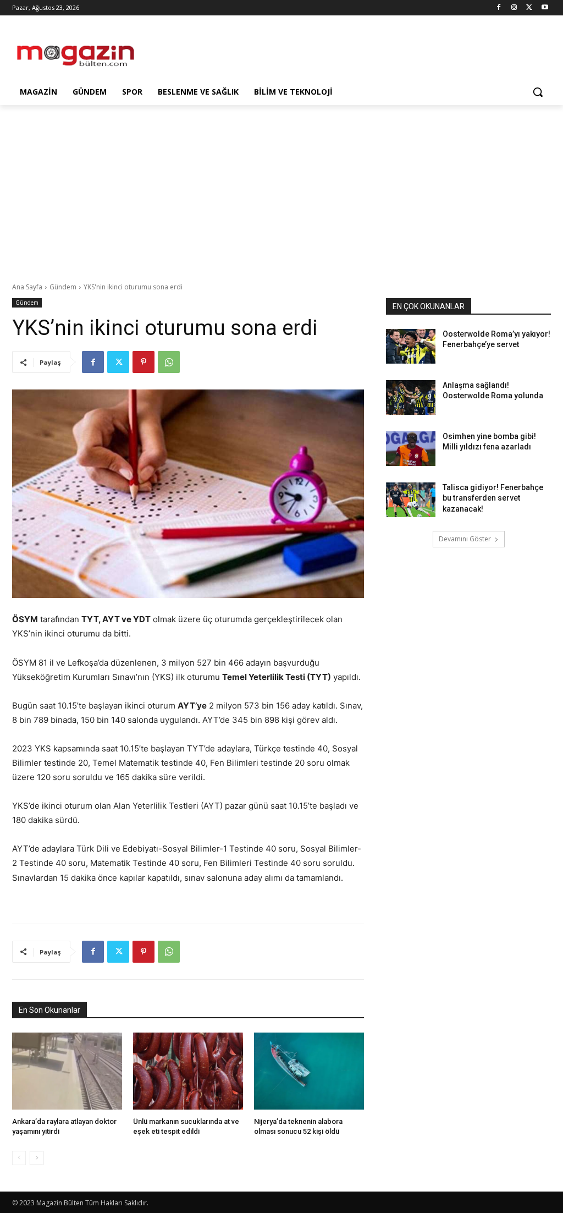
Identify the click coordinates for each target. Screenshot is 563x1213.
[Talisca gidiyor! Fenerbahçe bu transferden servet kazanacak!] (410, 499)
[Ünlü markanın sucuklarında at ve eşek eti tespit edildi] (188, 1071)
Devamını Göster (465, 539)
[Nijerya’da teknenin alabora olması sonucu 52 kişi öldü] (309, 1071)
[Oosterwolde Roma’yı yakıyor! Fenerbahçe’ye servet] (410, 346)
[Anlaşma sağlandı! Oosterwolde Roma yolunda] (410, 397)
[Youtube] (544, 8)
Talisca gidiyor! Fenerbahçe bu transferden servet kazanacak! (493, 498)
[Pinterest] (143, 362)
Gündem (62, 287)
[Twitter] (529, 8)
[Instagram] (514, 8)
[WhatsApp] (169, 362)
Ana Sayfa (27, 287)
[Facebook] (499, 8)
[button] (538, 92)
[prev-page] (19, 1158)
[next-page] (36, 1158)
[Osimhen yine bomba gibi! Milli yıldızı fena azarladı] (410, 448)
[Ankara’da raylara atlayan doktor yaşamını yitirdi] (67, 1071)
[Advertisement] (270, 50)
